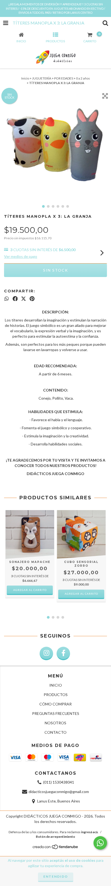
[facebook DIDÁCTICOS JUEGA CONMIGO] (63, 653)
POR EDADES (63, 78)
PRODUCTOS (56, 694)
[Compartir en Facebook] (15, 298)
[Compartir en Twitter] (23, 298)
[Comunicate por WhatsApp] (100, 843)
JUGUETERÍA (41, 78)
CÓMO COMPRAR (55, 704)
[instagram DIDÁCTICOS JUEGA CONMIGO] (46, 653)
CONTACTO (55, 732)
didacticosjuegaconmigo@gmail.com (59, 791)
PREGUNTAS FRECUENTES (55, 713)
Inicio (25, 78)
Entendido (55, 876)
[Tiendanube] (55, 848)
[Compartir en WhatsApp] (6, 298)
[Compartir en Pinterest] (32, 298)
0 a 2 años (83, 78)
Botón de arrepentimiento (55, 837)
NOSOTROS (55, 723)
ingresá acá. (89, 832)
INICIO (55, 685)
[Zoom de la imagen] (105, 96)
